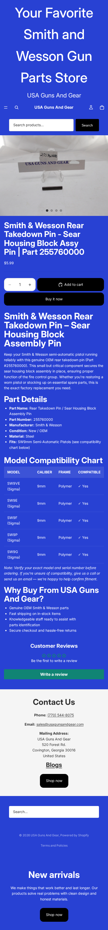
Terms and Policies (54, 845)
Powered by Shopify (74, 835)
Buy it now (54, 299)
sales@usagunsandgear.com (60, 724)
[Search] (16, 107)
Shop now (54, 780)
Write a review (54, 674)
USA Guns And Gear (45, 835)
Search (87, 125)
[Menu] (6, 107)
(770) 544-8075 (60, 715)
